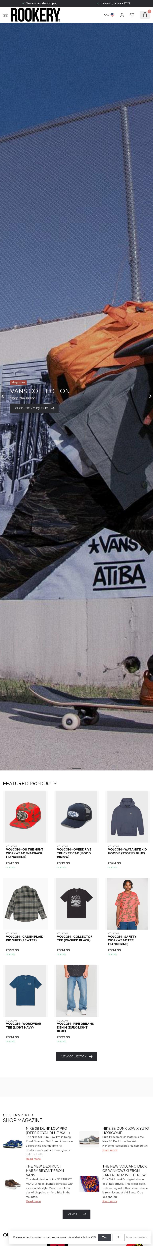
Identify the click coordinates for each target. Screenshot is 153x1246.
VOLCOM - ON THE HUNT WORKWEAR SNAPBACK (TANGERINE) (24, 853)
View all (74, 1214)
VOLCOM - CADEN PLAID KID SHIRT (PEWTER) (24, 938)
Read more (33, 1159)
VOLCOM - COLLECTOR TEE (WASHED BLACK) (74, 938)
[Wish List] (132, 15)
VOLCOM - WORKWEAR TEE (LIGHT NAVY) (23, 1025)
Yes (104, 1237)
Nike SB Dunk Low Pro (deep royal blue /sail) (48, 1130)
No (118, 1237)
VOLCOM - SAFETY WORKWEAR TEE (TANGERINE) (122, 940)
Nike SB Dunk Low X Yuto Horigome (125, 1130)
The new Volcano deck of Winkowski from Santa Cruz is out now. (124, 1170)
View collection (74, 1056)
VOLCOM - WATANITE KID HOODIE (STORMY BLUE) (127, 851)
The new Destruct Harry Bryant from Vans (45, 1170)
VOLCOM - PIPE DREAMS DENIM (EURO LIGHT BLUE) (75, 1027)
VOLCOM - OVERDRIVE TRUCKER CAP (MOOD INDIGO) (74, 853)
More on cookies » (136, 1237)
